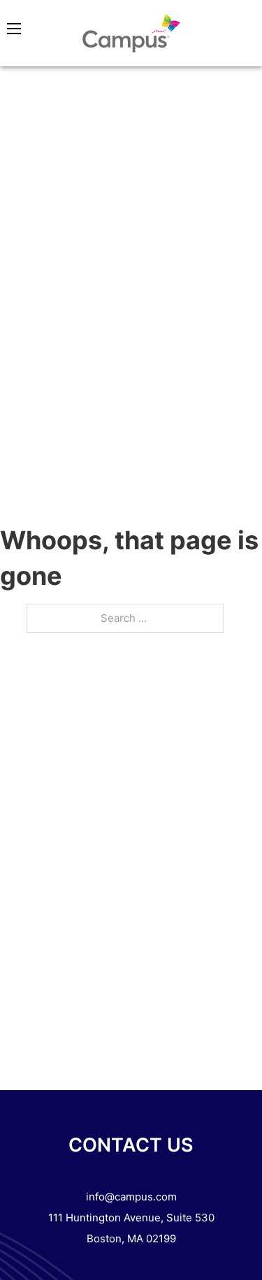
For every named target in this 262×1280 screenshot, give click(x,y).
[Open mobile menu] (14, 28)
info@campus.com (131, 1196)
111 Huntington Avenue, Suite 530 (131, 1217)
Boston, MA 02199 (131, 1238)
